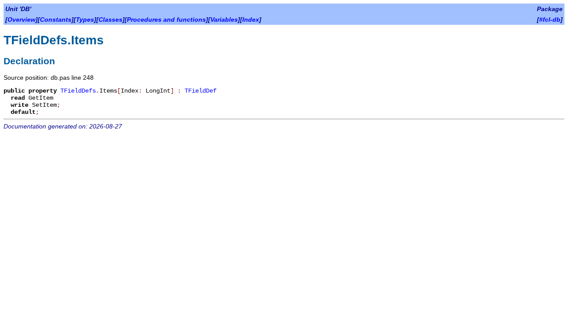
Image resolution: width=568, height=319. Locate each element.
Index (250, 19)
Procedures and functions (166, 19)
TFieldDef (201, 90)
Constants (55, 19)
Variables (224, 19)
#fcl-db (549, 19)
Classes (110, 19)
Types (85, 19)
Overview (22, 19)
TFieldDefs (78, 90)
